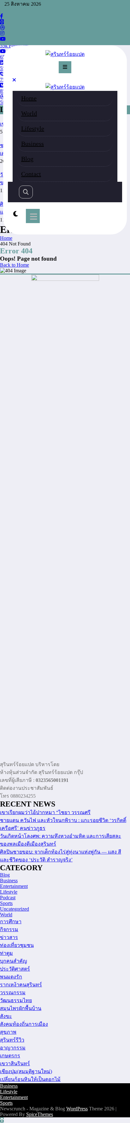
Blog (27, 158)
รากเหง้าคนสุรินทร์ (21, 984)
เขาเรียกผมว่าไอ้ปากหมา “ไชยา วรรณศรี (45, 812)
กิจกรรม (9, 929)
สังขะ (6, 1016)
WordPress (77, 1108)
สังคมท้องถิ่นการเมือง (24, 1024)
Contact (31, 173)
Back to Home (14, 265)
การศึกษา (10, 921)
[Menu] (65, 67)
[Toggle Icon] (33, 216)
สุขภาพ (8, 1032)
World (29, 113)
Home (29, 98)
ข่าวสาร (9, 937)
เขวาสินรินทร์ (15, 1063)
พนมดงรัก (11, 976)
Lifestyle (32, 128)
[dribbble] (2, 27)
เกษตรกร (10, 1055)
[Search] (26, 192)
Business (32, 143)
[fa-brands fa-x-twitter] (2, 22)
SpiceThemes (39, 1114)
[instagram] (2, 33)
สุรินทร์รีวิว (12, 1040)
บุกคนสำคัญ (13, 961)
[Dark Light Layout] (15, 213)
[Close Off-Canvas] (14, 80)
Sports (6, 903)
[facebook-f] (1, 16)
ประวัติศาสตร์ (15, 969)
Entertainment (14, 886)
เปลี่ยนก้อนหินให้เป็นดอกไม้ (30, 1079)
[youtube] (3, 39)
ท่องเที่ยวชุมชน (17, 945)
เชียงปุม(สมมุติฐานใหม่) (26, 1071)
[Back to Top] (2, 1120)
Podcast (7, 897)
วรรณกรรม (13, 992)
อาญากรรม (13, 1047)
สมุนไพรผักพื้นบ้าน (20, 1008)
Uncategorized (14, 909)
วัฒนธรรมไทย (16, 1000)
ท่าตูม (6, 953)
